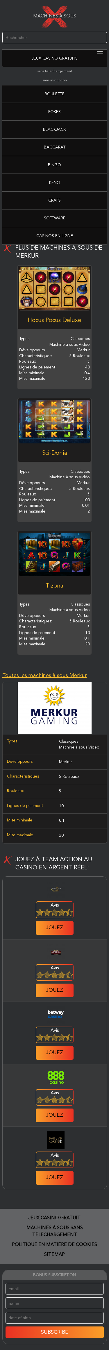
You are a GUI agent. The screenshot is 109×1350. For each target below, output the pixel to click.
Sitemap (54, 1254)
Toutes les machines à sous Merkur (44, 675)
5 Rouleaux (69, 777)
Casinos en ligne (54, 236)
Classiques (68, 742)
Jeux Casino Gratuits (55, 58)
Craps (54, 200)
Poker (54, 112)
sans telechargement (54, 71)
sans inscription (54, 80)
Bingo (54, 165)
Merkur (65, 762)
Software (54, 218)
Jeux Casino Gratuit (54, 1218)
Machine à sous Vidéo (79, 747)
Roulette (55, 94)
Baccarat (54, 147)
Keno (54, 183)
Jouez (54, 927)
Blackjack (54, 130)
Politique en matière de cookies (54, 1244)
